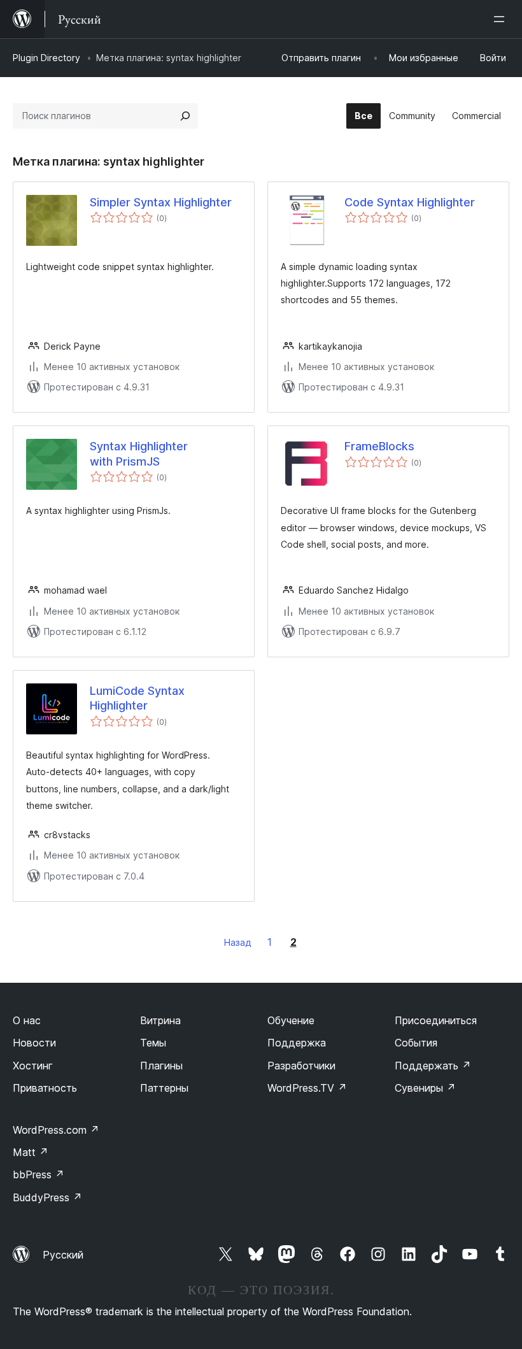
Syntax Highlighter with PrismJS (139, 453)
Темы (153, 1042)
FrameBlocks (379, 446)
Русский (63, 1254)
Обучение (290, 1020)
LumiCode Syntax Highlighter (137, 698)
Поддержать (433, 1065)
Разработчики (301, 1065)
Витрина (160, 1020)
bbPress (38, 1174)
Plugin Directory (46, 57)
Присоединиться (436, 1020)
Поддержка (296, 1042)
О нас (27, 1020)
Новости (34, 1042)
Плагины (161, 1065)
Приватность (45, 1087)
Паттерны (164, 1087)
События (416, 1042)
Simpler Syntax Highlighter (161, 202)
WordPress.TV (307, 1087)
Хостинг (33, 1065)
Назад (237, 942)
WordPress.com (56, 1130)
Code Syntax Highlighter (409, 202)
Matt (30, 1152)
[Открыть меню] (501, 19)
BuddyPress (47, 1197)
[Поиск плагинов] (185, 116)
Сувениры (425, 1087)
